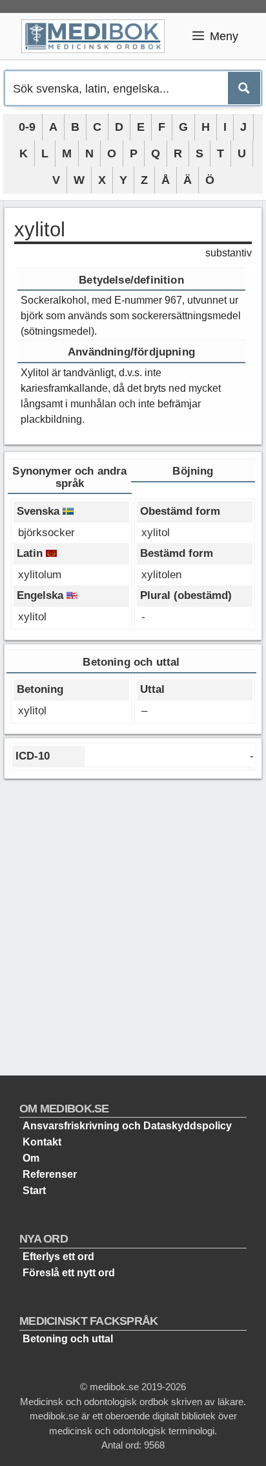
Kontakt (42, 1141)
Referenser (50, 1174)
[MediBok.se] (98, 36)
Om (31, 1158)
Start (34, 1190)
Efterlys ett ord (58, 1256)
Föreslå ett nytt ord (69, 1272)
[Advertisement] (133, 922)
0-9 (27, 126)
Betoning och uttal (68, 1338)
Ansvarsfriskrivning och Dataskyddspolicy (127, 1125)
